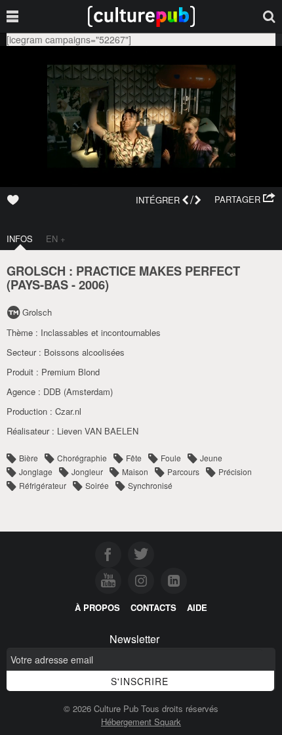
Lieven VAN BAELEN (97, 431)
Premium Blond (70, 372)
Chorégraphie (82, 457)
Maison (135, 471)
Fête (134, 457)
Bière (28, 457)
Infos (20, 238)
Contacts (153, 607)
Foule (171, 457)
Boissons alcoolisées (84, 352)
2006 (92, 284)
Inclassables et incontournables (101, 332)
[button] (244, 199)
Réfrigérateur (42, 485)
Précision (235, 471)
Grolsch (37, 312)
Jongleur (87, 471)
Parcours (183, 471)
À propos (97, 607)
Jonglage (35, 471)
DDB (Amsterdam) (78, 391)
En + (56, 238)
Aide (197, 607)
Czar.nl (68, 411)
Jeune (211, 457)
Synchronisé (150, 485)
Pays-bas (39, 284)
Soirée (97, 485)
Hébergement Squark (141, 721)
